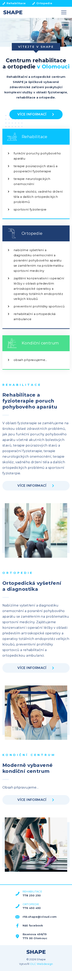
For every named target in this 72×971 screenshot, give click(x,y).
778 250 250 (32, 895)
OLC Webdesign (41, 963)
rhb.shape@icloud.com (40, 916)
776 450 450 (32, 908)
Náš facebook (33, 925)
